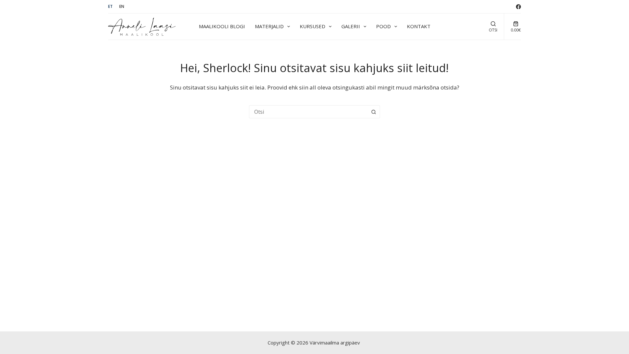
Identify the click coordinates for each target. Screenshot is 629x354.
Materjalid (269, 26)
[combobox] (308, 111)
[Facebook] (518, 6)
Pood (383, 26)
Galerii (350, 26)
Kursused (312, 26)
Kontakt (418, 26)
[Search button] (373, 112)
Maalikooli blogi (222, 26)
